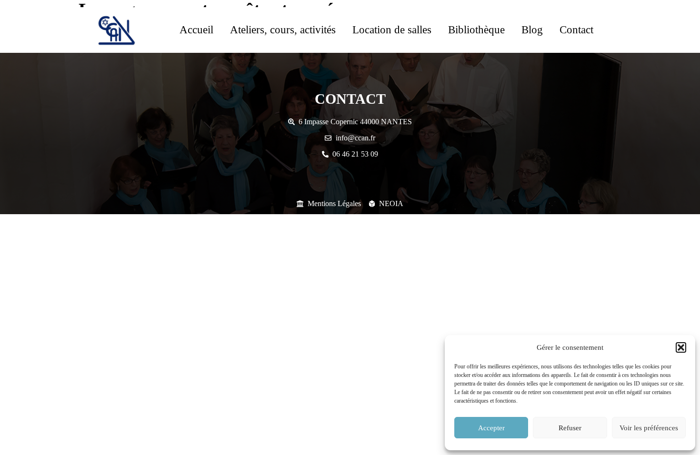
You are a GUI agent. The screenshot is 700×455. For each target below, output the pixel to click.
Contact (576, 30)
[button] (681, 347)
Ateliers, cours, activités (283, 30)
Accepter (491, 428)
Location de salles (391, 30)
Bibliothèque (476, 30)
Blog (532, 30)
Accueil (196, 30)
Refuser (570, 428)
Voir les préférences (649, 428)
